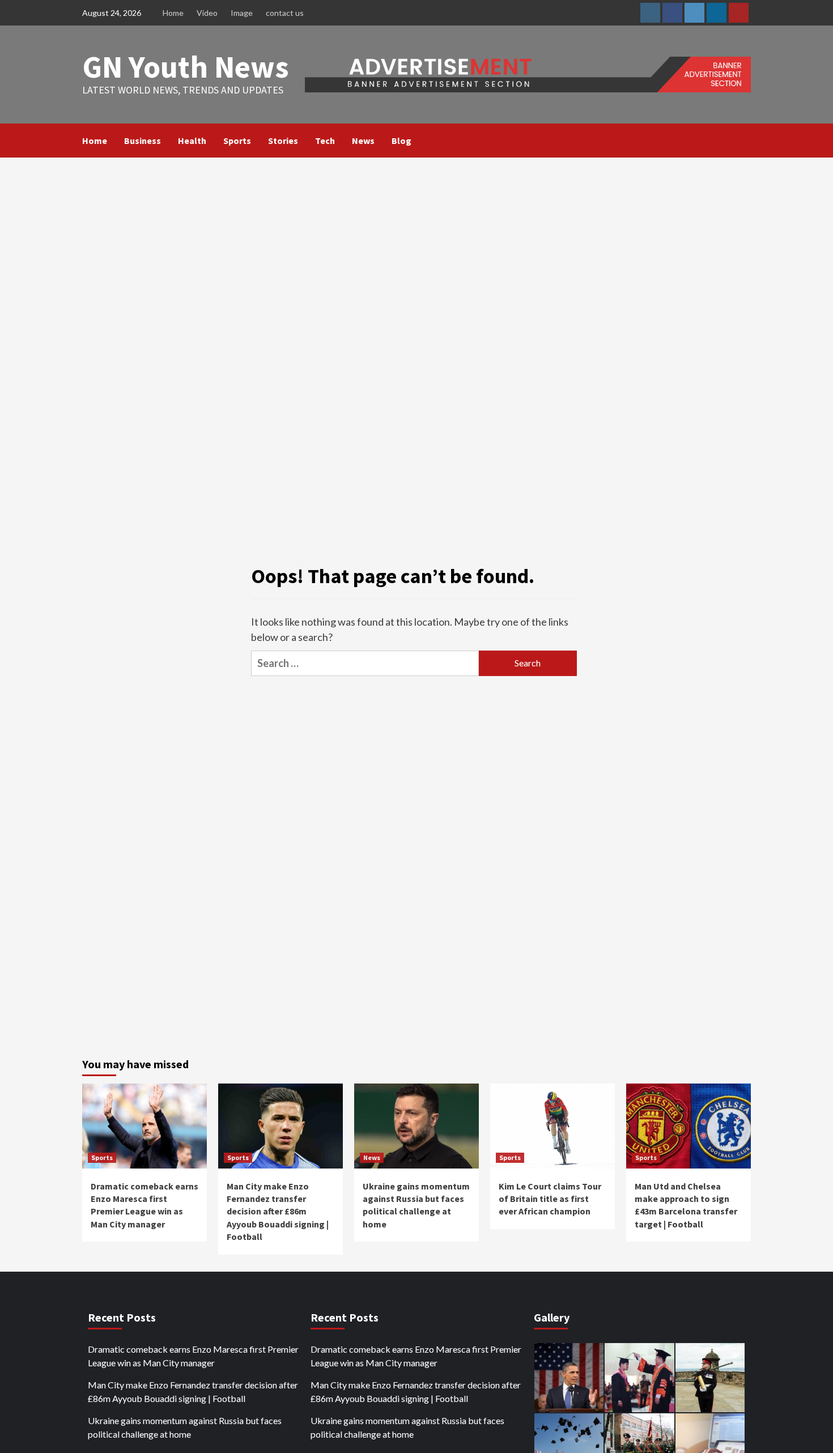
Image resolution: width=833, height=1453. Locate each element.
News (363, 140)
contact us (285, 13)
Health (192, 140)
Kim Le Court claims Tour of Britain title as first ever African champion (550, 1198)
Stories (283, 140)
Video (207, 13)
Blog (401, 140)
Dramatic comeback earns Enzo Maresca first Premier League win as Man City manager (193, 1356)
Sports (237, 140)
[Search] (744, 140)
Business (142, 140)
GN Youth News (185, 66)
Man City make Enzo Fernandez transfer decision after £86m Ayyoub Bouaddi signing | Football (278, 1211)
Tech (325, 140)
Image (242, 13)
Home (173, 13)
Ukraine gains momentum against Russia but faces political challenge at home (185, 1427)
